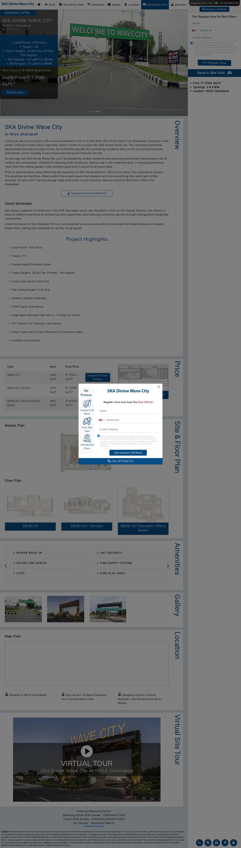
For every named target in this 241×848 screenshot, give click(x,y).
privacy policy (124, 436)
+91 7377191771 (121, 461)
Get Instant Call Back (128, 452)
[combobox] (102, 420)
